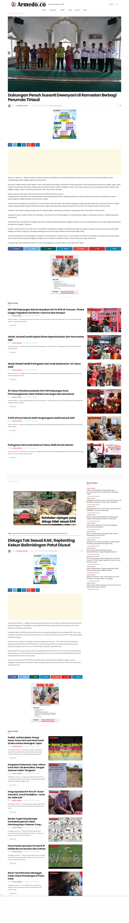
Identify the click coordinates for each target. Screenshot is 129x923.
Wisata (77, 10)
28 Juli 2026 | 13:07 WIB (30, 343)
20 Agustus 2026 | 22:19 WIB (31, 800)
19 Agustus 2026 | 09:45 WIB (31, 882)
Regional (53, 10)
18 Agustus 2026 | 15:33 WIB (31, 316)
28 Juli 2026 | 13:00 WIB (30, 370)
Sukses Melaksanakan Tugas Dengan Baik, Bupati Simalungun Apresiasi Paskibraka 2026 (103, 569)
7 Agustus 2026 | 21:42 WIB (93, 589)
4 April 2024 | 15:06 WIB (37, 106)
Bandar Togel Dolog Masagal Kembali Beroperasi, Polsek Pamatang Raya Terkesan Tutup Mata (24, 823)
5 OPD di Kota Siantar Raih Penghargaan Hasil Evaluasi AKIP (41, 417)
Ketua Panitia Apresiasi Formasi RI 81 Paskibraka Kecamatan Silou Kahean (27, 847)
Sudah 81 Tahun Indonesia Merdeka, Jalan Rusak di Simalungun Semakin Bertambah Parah (103, 543)
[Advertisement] (64, 162)
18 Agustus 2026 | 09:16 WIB (93, 572)
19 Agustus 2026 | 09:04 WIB (93, 546)
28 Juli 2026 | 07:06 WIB (30, 397)
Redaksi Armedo (22, 106)
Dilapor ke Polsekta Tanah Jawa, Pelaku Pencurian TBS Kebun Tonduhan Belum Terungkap (103, 578)
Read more (13, 325)
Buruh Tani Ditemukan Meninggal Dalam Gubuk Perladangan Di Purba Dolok (26, 875)
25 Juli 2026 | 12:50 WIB (30, 448)
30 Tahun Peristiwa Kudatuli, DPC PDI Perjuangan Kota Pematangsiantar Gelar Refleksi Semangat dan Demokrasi (41, 392)
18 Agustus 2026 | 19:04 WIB (93, 554)
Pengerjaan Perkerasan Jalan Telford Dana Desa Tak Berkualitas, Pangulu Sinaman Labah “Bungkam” (26, 767)
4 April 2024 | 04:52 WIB (37, 551)
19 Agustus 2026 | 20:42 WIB (31, 852)
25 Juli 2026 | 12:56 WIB (30, 421)
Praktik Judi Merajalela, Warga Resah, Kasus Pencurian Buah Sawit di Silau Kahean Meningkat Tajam (26, 740)
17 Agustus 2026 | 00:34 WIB (93, 581)
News (44, 10)
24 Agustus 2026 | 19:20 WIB (31, 746)
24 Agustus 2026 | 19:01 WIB (31, 773)
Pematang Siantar (17, 13)
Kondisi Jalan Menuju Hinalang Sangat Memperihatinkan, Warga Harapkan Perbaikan (102, 551)
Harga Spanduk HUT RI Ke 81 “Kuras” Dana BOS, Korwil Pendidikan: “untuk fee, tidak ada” (26, 794)
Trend (62, 10)
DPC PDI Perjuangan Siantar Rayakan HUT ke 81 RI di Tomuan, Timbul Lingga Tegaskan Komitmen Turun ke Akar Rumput (46, 311)
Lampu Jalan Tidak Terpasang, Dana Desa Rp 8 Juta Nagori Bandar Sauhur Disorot (104, 586)
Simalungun (15, 481)
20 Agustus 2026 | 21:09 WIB (31, 827)
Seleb (70, 10)
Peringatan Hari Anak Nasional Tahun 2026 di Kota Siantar (40, 445)
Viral (85, 10)
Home (9, 13)
